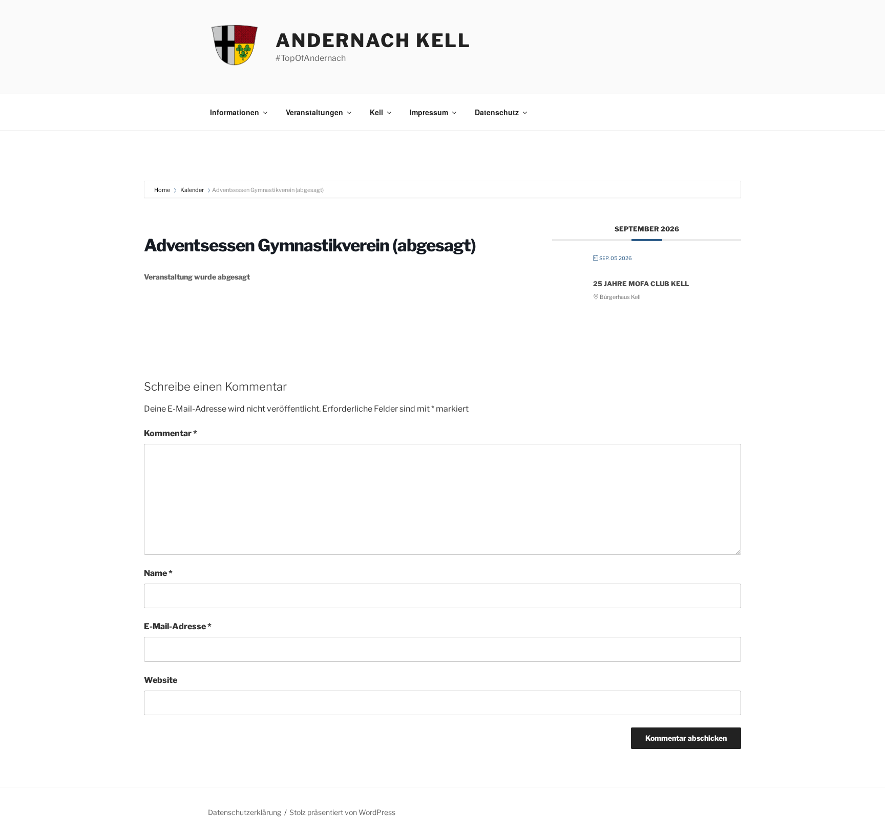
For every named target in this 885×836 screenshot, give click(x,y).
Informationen (234, 112)
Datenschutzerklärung (244, 812)
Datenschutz (497, 112)
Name (158, 573)
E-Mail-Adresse (178, 626)
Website (160, 680)
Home (162, 190)
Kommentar (170, 433)
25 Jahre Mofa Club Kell (641, 284)
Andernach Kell (373, 40)
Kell (376, 112)
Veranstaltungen (314, 112)
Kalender (192, 190)
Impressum (429, 112)
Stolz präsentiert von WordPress (342, 812)
